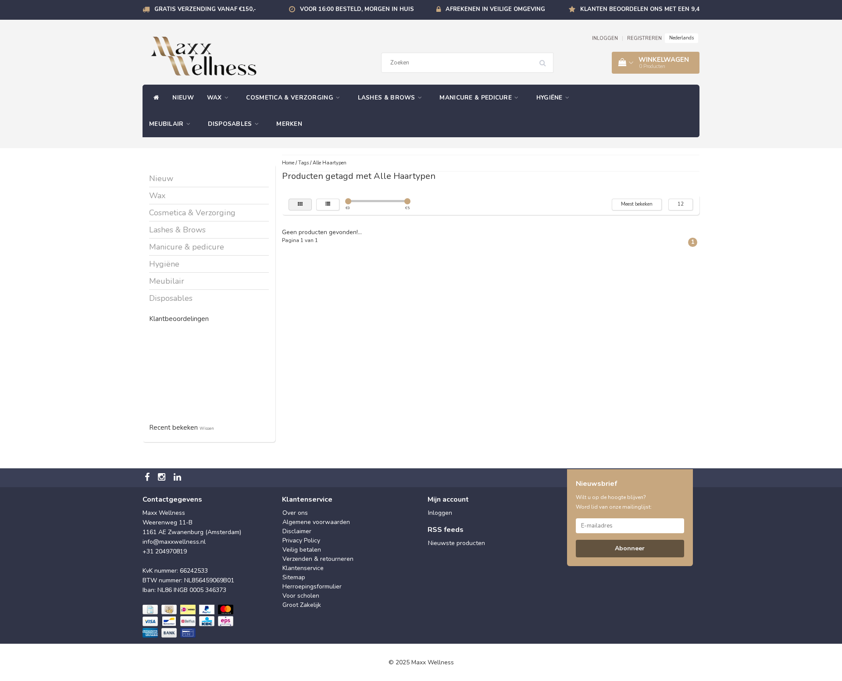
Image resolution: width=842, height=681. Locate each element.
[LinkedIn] (178, 478)
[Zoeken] (545, 59)
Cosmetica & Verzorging (290, 97)
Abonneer (630, 548)
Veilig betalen (301, 550)
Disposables (231, 124)
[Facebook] (148, 478)
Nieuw (183, 97)
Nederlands (681, 38)
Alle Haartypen (329, 163)
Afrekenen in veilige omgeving (495, 9)
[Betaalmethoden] (189, 622)
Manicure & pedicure (476, 97)
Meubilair (167, 124)
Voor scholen (300, 596)
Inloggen (440, 513)
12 (681, 204)
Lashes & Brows (387, 97)
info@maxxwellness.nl (174, 542)
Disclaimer (296, 531)
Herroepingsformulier (312, 586)
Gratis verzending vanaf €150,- (205, 9)
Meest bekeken (637, 204)
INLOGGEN (605, 38)
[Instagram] (163, 478)
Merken (289, 124)
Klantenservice (303, 568)
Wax (215, 97)
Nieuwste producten (456, 543)
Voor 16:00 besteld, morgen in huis (357, 9)
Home (288, 163)
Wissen (207, 428)
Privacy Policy (301, 540)
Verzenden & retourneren (317, 559)
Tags (303, 163)
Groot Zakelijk (301, 605)
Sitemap (293, 577)
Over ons (295, 513)
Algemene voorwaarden (316, 522)
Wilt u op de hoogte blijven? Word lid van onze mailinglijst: (614, 502)
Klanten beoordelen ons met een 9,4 (639, 9)
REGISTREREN (644, 38)
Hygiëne (550, 97)
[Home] (154, 98)
